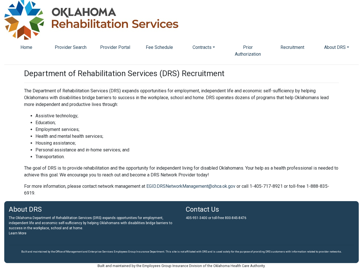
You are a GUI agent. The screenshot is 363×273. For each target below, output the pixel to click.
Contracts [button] (202, 47)
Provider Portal (115, 47)
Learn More (17, 233)
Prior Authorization (248, 51)
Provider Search (70, 47)
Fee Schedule (159, 47)
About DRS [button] (335, 47)
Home (26, 47)
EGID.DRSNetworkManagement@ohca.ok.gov (191, 186)
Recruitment (292, 47)
